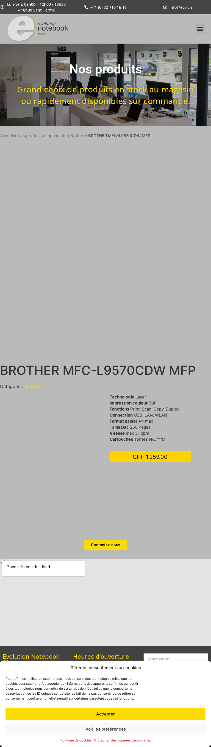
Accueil (7, 135)
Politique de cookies (75, 740)
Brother (77, 135)
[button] (200, 28)
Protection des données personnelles (122, 740)
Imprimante (56, 135)
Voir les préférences (105, 729)
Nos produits (29, 135)
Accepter (105, 714)
